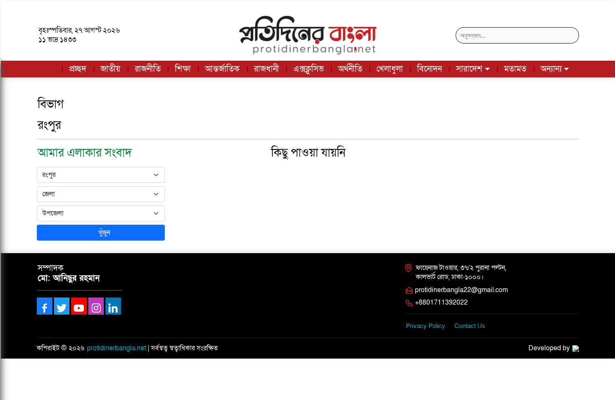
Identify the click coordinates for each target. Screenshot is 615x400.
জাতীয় (110, 69)
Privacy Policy (425, 326)
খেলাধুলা (390, 69)
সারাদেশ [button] (469, 69)
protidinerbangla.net (116, 348)
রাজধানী (266, 69)
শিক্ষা (183, 69)
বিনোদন (429, 69)
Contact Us (469, 326)
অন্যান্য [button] (551, 69)
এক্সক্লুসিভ (308, 69)
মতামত (515, 69)
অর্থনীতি (350, 69)
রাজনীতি (148, 69)
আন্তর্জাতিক (222, 69)
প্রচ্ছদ (77, 69)
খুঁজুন (103, 232)
